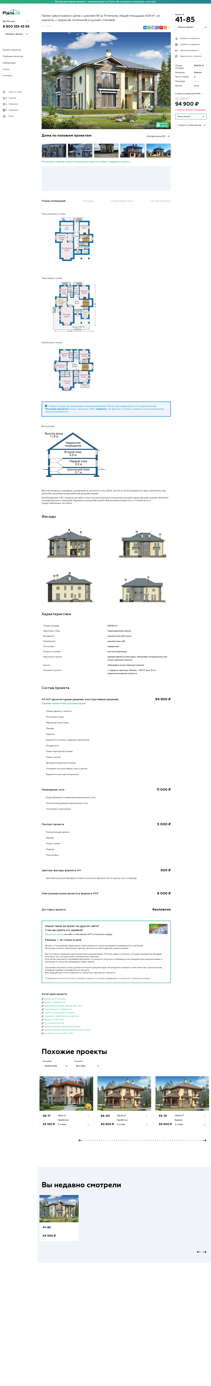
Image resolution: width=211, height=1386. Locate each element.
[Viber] (157, 27)
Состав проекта (160, 201)
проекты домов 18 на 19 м (59, 1033)
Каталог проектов (12, 50)
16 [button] (116, 1140)
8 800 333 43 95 (16, 26)
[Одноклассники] (165, 27)
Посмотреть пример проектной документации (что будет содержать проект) (86, 162)
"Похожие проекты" (57, 409)
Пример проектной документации (64, 703)
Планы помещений (53, 201)
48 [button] (185, 1140)
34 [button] (155, 1140)
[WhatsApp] (149, 27)
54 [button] (198, 1140)
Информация (9, 63)
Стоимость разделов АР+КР (189, 94)
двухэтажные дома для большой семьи (67, 1030)
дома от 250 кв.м (54, 1020)
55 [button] (200, 1140)
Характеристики (122, 201)
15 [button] (114, 1140)
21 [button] (127, 1140)
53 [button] (196, 1140)
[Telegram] (153, 27)
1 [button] (84, 1140)
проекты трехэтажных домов (61, 1016)
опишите (101, 409)
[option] (66, 1105)
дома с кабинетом (54, 1002)
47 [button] (183, 1140)
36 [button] (159, 1140)
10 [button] (103, 1140)
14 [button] (112, 1140)
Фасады (88, 201)
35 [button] (157, 1140)
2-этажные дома (54, 1023)
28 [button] (142, 1140)
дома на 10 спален (55, 999)
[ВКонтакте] (145, 27)
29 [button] (144, 1140)
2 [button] (86, 1140)
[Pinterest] (161, 27)
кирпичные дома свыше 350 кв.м (63, 1006)
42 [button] (172, 1140)
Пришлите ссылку (54, 934)
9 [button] (101, 1140)
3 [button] (88, 1140)
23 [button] (131, 1140)
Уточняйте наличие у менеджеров (190, 110)
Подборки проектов (13, 56)
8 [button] (99, 1140)
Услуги (6, 69)
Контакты (7, 76)
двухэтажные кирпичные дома (62, 1026)
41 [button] (170, 1140)
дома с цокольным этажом (59, 1013)
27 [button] (140, 1140)
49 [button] (187, 1140)
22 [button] (129, 1140)
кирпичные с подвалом (57, 1009)
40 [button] (168, 1140)
